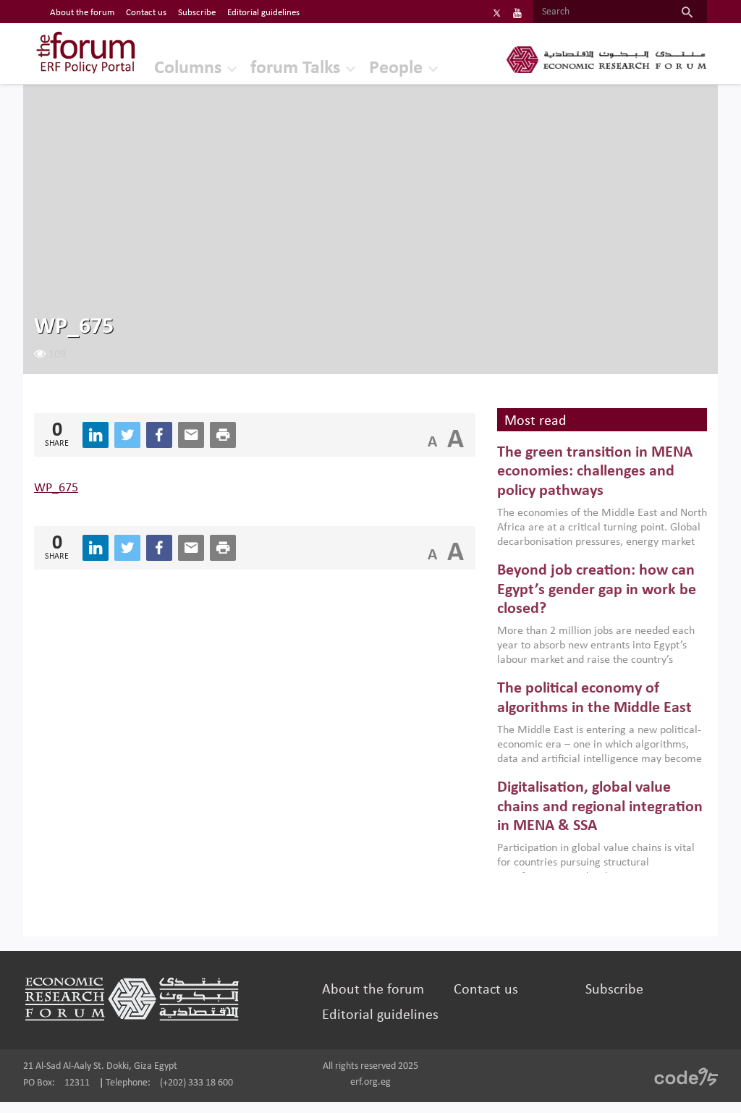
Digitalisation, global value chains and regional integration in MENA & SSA (600, 806)
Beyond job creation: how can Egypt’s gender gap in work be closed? (596, 589)
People (396, 68)
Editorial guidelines (263, 12)
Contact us (146, 12)
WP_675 (56, 488)
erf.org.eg (370, 1082)
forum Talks (295, 68)
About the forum (82, 12)
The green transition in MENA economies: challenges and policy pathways (595, 471)
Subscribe (197, 12)
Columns (187, 68)
